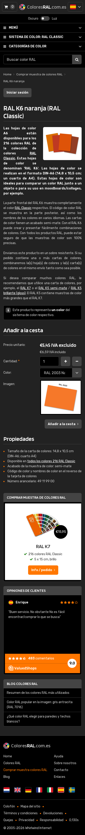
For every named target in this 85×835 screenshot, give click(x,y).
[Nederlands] (6, 790)
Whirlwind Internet (38, 828)
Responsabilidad (51, 820)
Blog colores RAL (22, 684)
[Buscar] (77, 59)
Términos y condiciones (20, 813)
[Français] (39, 790)
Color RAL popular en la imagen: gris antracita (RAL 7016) (40, 704)
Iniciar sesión (17, 92)
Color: (7, 373)
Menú (13, 28)
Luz (54, 18)
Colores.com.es (31, 745)
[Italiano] (50, 790)
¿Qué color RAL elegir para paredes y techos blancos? (38, 719)
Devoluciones (53, 813)
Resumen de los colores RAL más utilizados (38, 693)
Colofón (9, 806)
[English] (17, 790)
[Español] (75, 7)
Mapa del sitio (30, 806)
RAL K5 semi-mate (53, 288)
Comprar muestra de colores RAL (36, 497)
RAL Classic (36, 37)
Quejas (8, 820)
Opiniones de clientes (26, 590)
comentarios (41, 658)
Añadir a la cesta (61, 424)
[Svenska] (72, 790)
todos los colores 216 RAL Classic (51, 461)
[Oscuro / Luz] (45, 18)
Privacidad (26, 820)
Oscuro (33, 18)
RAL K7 (25, 288)
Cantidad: (11, 361)
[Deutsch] (28, 790)
